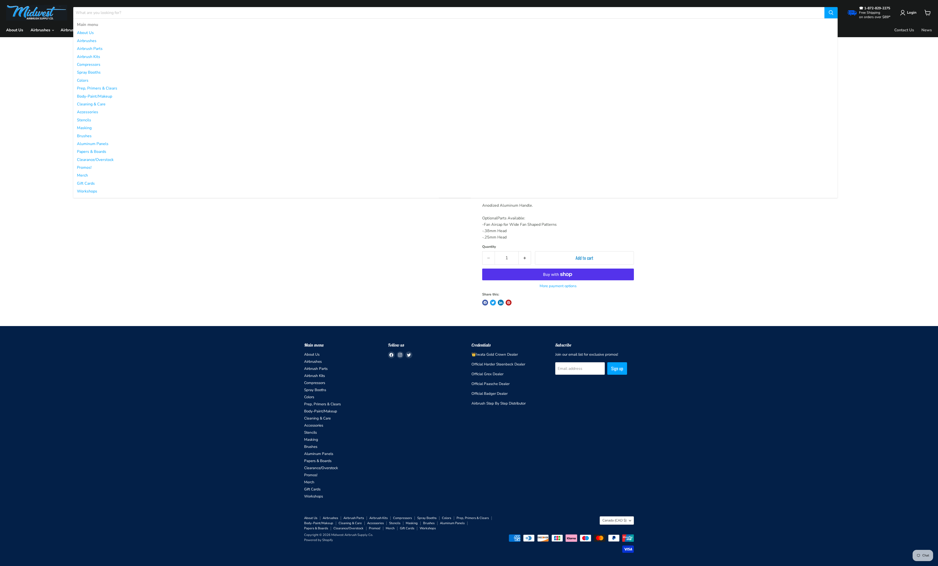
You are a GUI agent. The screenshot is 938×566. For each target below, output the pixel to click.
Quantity (489, 247)
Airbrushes (86, 41)
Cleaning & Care (91, 104)
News (926, 30)
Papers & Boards (91, 151)
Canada (614, 520)
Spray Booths (89, 72)
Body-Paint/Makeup (94, 96)
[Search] (831, 12)
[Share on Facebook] (485, 303)
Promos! (84, 167)
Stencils (84, 120)
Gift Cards (86, 183)
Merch (82, 175)
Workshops (87, 191)
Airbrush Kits (88, 56)
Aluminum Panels (92, 144)
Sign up (617, 368)
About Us (85, 32)
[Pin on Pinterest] (509, 303)
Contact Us (904, 30)
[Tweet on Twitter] (493, 303)
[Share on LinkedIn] (501, 303)
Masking (84, 128)
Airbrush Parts (90, 48)
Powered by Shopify (318, 540)
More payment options (558, 286)
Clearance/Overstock (95, 159)
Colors (82, 80)
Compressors (88, 64)
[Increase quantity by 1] (525, 258)
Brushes (84, 136)
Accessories (87, 112)
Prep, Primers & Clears (97, 88)
